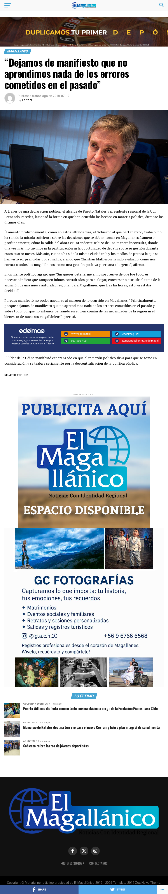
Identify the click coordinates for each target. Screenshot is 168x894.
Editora (27, 100)
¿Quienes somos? (72, 863)
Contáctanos (98, 863)
